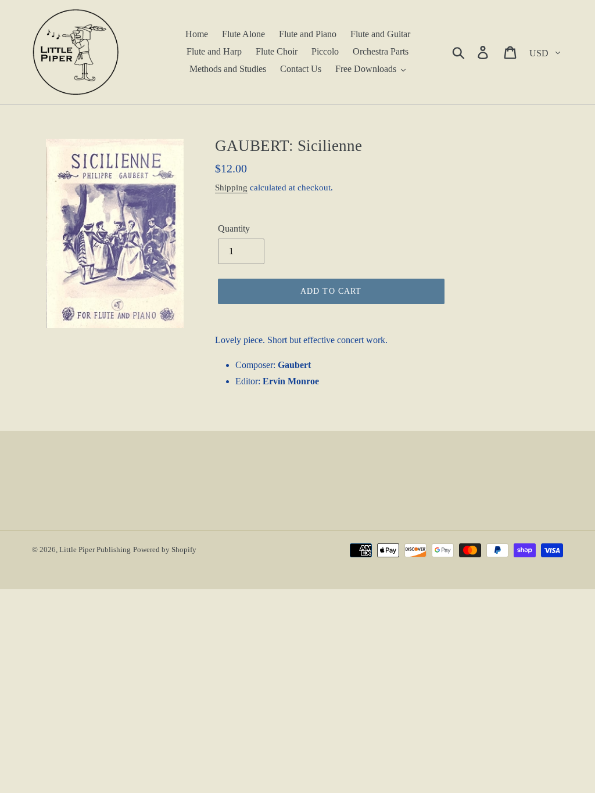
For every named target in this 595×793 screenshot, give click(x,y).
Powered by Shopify (164, 549)
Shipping (231, 187)
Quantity (234, 228)
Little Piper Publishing (95, 549)
